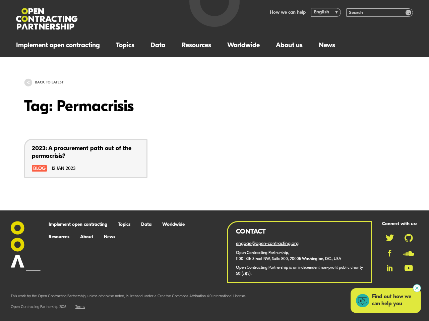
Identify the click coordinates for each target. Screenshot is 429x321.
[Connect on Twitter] (389, 238)
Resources (196, 45)
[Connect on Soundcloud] (408, 253)
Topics (125, 45)
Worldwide (243, 45)
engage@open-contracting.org (267, 243)
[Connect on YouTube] (409, 268)
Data (158, 45)
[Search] (408, 12)
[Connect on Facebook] (389, 253)
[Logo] (95, 19)
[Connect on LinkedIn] (390, 268)
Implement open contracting (58, 45)
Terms (80, 307)
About (86, 237)
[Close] (417, 288)
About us (289, 45)
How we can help (288, 12)
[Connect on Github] (409, 238)
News (327, 45)
